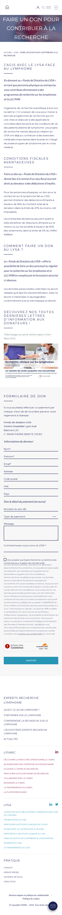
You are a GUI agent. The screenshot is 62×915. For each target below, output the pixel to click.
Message (9, 523)
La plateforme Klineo (15, 792)
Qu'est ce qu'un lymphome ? (22, 710)
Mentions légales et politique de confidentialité (29, 895)
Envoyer (31, 660)
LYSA (16, 52)
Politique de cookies (31, 898)
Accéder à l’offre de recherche (21, 769)
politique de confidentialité (30, 634)
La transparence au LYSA (17, 847)
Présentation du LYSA (15, 820)
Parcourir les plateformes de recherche (26, 773)
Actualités (11, 739)
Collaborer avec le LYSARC (18, 778)
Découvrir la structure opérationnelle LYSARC (29, 760)
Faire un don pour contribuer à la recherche (28, 838)
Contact (8, 868)
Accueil (8, 52)
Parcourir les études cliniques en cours (25, 824)
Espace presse (11, 872)
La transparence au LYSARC (18, 787)
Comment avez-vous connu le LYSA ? (25, 545)
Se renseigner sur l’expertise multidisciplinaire (29, 764)
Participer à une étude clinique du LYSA (24, 834)
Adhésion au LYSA (13, 843)
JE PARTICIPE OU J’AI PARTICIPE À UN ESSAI (24, 829)
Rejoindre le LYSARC (14, 783)
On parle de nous (13, 877)
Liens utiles (9, 881)
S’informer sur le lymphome (22, 715)
